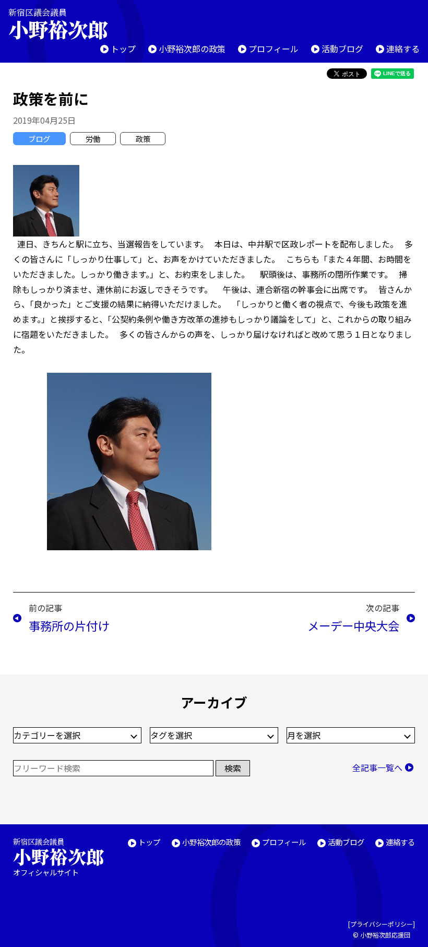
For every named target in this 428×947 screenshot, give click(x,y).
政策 (143, 138)
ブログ (39, 138)
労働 (93, 138)
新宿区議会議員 (58, 23)
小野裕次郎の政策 (192, 48)
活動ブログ (342, 48)
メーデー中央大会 (353, 625)
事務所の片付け (69, 625)
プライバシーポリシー (381, 923)
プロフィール (273, 48)
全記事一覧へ (377, 767)
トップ (123, 48)
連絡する (403, 48)
